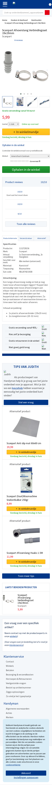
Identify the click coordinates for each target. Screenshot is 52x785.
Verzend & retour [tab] (26, 238)
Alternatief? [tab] (41, 238)
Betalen (10, 670)
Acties (9, 712)
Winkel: (5, 156)
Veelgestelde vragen (16, 683)
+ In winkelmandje (26, 132)
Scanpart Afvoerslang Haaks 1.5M (25, 552)
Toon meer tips (26, 576)
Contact (10, 661)
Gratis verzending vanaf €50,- (23, 327)
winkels (13, 636)
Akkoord (26, 773)
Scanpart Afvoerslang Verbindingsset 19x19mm (26, 598)
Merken (9, 717)
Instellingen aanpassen (26, 777)
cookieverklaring (13, 764)
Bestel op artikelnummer (18, 687)
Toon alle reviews (26, 224)
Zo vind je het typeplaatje (18, 696)
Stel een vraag (26, 402)
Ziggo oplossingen (15, 691)
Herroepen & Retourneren (19, 678)
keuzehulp (17, 388)
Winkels (10, 665)
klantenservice (16, 645)
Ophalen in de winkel (26, 170)
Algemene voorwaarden (17, 708)
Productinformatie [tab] (10, 238)
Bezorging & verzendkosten (19, 674)
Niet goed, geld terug (19, 347)
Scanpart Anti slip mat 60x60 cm (24, 443)
